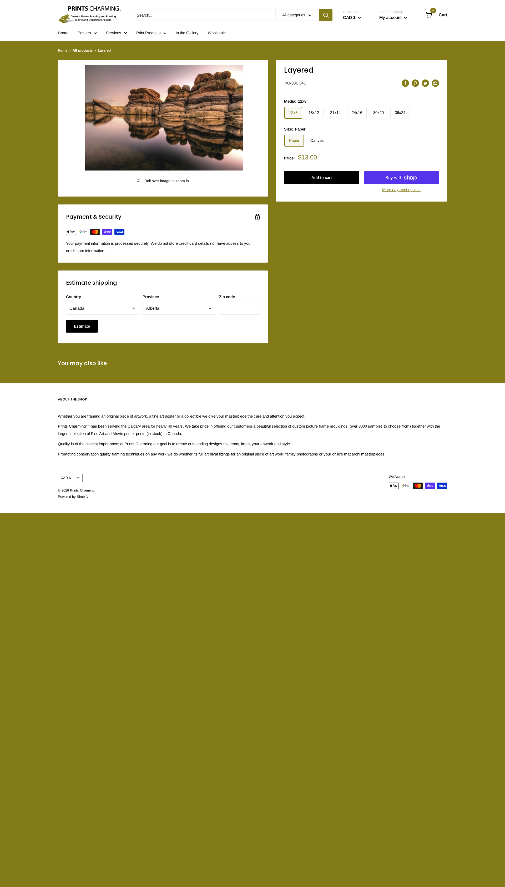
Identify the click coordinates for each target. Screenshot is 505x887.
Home (63, 33)
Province (151, 296)
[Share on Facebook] (405, 83)
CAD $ (66, 478)
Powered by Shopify (73, 497)
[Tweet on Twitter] (425, 83)
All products (83, 50)
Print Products (148, 33)
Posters (84, 33)
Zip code (227, 296)
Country (73, 296)
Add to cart (321, 178)
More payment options (401, 190)
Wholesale (217, 33)
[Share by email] (435, 83)
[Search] (325, 15)
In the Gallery (187, 33)
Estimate (82, 326)
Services (113, 33)
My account (391, 17)
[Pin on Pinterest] (415, 83)
